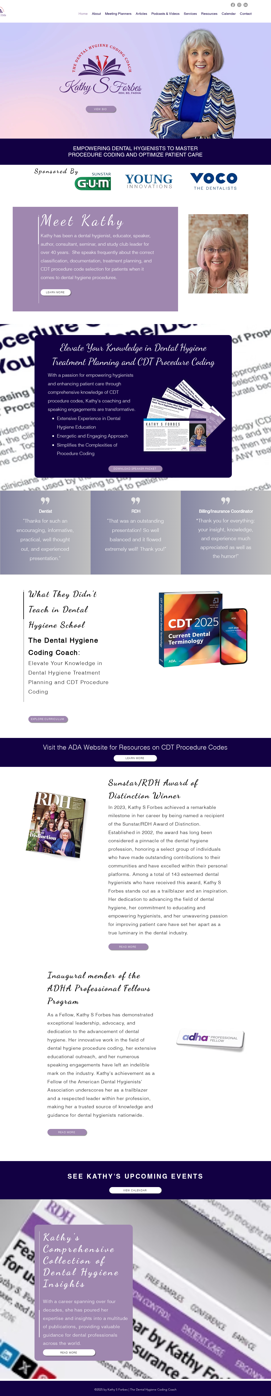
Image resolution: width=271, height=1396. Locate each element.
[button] (209, 14)
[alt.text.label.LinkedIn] (245, 5)
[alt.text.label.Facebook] (233, 5)
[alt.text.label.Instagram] (239, 5)
